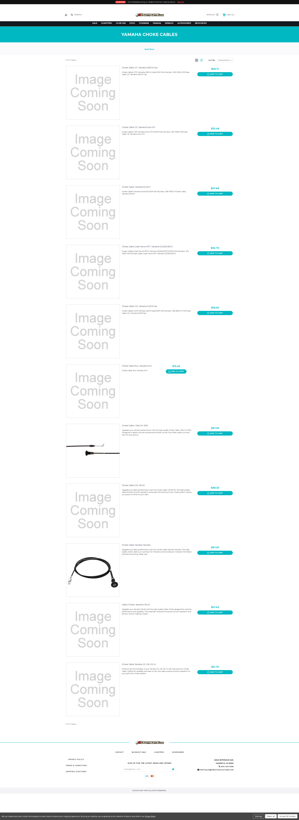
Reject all (271, 816)
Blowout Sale (139, 752)
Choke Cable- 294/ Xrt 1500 (135, 425)
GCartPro (159, 752)
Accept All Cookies (287, 816)
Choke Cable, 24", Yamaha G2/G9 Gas (139, 306)
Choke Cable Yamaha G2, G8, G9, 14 (139, 664)
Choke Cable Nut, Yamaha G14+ (137, 366)
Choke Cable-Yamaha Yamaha (136, 545)
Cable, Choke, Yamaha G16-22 (136, 605)
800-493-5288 (227, 766)
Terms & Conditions (76, 765)
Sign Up (180, 2)
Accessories (178, 752)
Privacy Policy (76, 759)
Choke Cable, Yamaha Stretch (136, 187)
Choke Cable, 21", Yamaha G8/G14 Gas (139, 68)
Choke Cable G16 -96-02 (133, 485)
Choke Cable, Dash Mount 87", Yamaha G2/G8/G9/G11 (147, 247)
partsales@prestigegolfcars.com (217, 770)
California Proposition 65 (149, 778)
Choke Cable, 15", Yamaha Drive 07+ (138, 127)
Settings (258, 816)
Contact (119, 752)
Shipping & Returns (76, 772)
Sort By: (211, 60)
